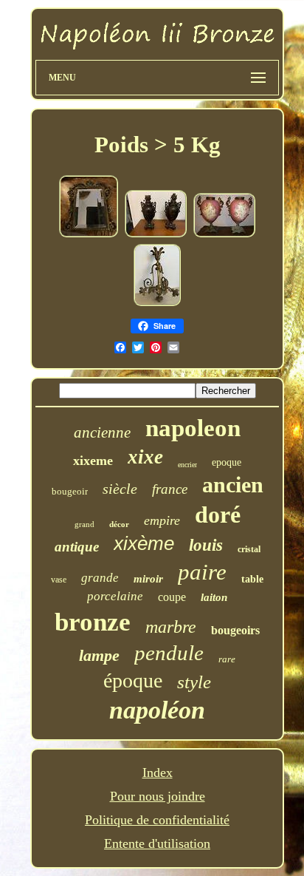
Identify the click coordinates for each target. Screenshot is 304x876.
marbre (170, 626)
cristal (249, 549)
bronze (93, 622)
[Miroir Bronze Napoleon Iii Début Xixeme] (89, 234)
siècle (120, 489)
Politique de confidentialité (157, 819)
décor (119, 524)
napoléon (157, 710)
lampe (99, 655)
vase (58, 579)
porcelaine (115, 596)
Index (157, 772)
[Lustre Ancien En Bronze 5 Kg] (157, 303)
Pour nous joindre (157, 796)
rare (226, 659)
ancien (232, 484)
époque (132, 680)
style (194, 682)
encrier (187, 465)
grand (84, 524)
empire (162, 520)
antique (77, 546)
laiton (214, 597)
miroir (148, 579)
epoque (226, 462)
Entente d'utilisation (157, 843)
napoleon (193, 428)
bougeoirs (235, 630)
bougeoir (70, 491)
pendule (169, 653)
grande (100, 578)
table (252, 579)
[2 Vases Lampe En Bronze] (155, 234)
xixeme (93, 460)
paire (202, 572)
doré (218, 514)
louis (206, 545)
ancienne (102, 432)
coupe (172, 597)
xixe (145, 457)
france (169, 489)
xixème (144, 543)
